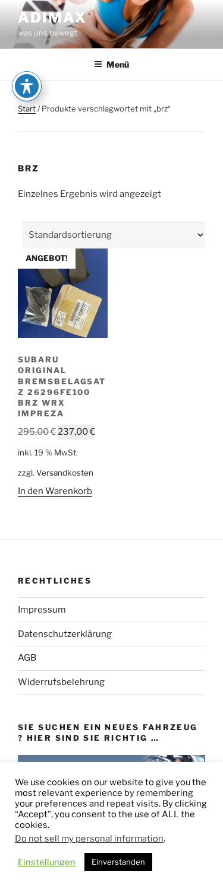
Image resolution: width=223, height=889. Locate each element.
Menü (117, 64)
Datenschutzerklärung (65, 634)
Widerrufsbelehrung (61, 682)
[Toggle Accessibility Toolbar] (26, 86)
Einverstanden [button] (118, 861)
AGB (27, 657)
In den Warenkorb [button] (55, 491)
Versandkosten (64, 472)
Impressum (42, 609)
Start (27, 108)
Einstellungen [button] (47, 862)
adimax (52, 17)
